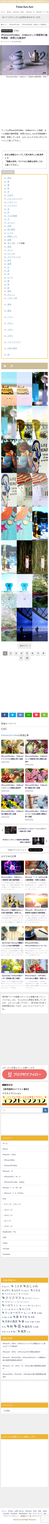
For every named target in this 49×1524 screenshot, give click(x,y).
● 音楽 (7, 247)
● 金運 (7, 264)
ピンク (15, 1309)
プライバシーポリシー (11, 1516)
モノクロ (26, 1309)
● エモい (8, 329)
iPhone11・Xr (30, 12)
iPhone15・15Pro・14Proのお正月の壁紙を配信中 (21, 1352)
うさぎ (18, 1286)
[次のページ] (24, 648)
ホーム (3, 12)
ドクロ (7, 1302)
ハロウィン (12, 1305)
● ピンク (8, 277)
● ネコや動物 (10, 216)
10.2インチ (8, 1210)
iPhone (9, 12)
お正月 (17, 1290)
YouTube (6, 1248)
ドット (14, 1302)
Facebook (6, 1254)
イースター (25, 1294)
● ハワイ (8, 317)
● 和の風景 (9, 229)
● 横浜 (7, 311)
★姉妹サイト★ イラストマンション (33, 1516)
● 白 (6, 267)
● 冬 (6, 192)
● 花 (6, 209)
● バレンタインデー (13, 199)
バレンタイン (35, 1305)
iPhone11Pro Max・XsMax (14, 1182)
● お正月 (8, 195)
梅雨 (33, 1322)
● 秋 (6, 188)
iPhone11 (28, 1511)
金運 (36, 1327)
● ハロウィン (10, 202)
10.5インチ (8, 1215)
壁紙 (11, 1317)
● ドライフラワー (12, 342)
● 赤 (6, 274)
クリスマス (13, 1297)
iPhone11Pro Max (7, 30)
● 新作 (7, 178)
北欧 (5, 1317)
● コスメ (8, 250)
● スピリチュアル (12, 257)
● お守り (8, 336)
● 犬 (6, 219)
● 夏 (6, 185)
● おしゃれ (9, 253)
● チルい (8, 323)
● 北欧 (7, 226)
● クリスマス (10, 205)
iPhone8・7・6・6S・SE (12, 1187)
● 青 (6, 284)
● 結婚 (7, 240)
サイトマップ (37, 1513)
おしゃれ (32, 1286)
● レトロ (8, 233)
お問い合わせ (19, 1511)
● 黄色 (7, 291)
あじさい (7, 1286)
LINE (4, 1237)
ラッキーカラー (14, 1312)
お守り (8, 1290)
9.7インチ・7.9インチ (12, 1204)
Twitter (5, 1243)
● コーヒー (9, 222)
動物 (40, 1313)
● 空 (6, 212)
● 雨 (6, 355)
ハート (24, 1305)
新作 (17, 30)
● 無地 (7, 304)
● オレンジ (9, 295)
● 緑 (6, 288)
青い (15, 1332)
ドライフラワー (24, 1302)
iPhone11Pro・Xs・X (12, 1176)
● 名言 (7, 260)
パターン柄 (7, 1309)
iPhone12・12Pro (18, 12)
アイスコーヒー (11, 1294)
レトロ (28, 1313)
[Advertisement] (24, 104)
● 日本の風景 (10, 348)
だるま (36, 1290)
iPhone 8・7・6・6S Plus (14, 1193)
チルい (37, 1298)
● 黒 (6, 271)
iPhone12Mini (9, 1160)
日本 (33, 1317)
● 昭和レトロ (10, 236)
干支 (24, 1317)
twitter (45, 1511)
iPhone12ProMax (10, 1165)
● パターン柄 (10, 298)
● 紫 (6, 281)
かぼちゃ (26, 1290)
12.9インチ (8, 1226)
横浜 (38, 1322)
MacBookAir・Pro (9, 1232)
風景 (23, 1331)
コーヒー (29, 1298)
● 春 (6, 181)
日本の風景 (11, 1321)
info (45, 1513)
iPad (4, 1199)
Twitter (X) (37, 1003)
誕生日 (28, 1326)
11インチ (7, 1221)
